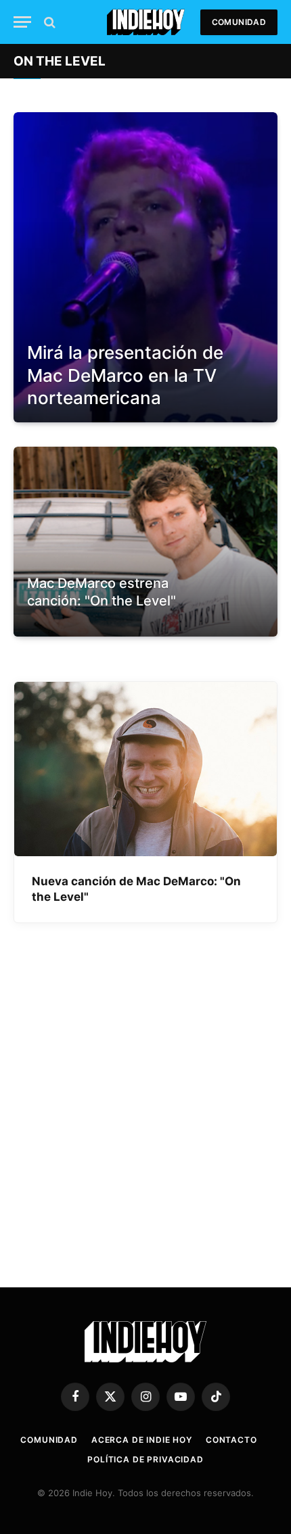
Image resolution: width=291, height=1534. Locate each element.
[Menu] (22, 22)
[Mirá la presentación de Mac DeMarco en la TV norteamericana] (145, 267)
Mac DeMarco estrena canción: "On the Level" (101, 592)
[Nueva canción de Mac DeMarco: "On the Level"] (145, 769)
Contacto (231, 1440)
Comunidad (239, 22)
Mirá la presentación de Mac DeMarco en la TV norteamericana (125, 375)
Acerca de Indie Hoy (141, 1440)
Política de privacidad (145, 1459)
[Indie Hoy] (146, 22)
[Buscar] (48, 22)
